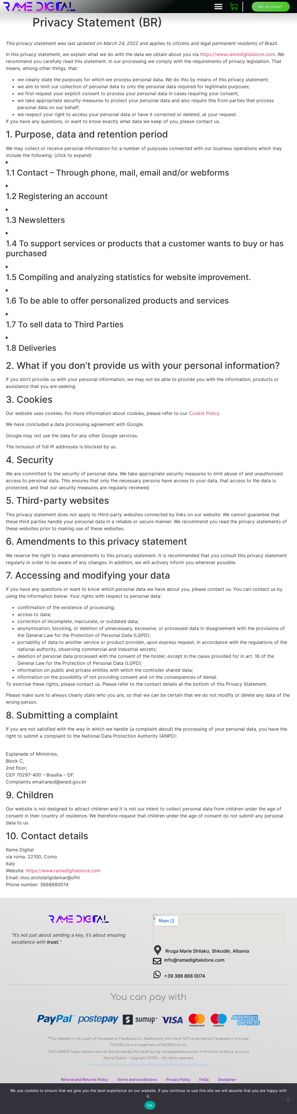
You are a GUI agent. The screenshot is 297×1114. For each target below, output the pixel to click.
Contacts (201, 1064)
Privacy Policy (100, 1064)
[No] (288, 1098)
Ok (150, 1105)
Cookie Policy (204, 413)
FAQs (204, 1079)
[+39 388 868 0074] (157, 974)
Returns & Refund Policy (169, 1064)
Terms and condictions (137, 1079)
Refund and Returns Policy (84, 1079)
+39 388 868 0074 (184, 976)
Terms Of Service (130, 1064)
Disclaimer (227, 1079)
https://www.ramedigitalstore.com (237, 54)
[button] (218, 6)
